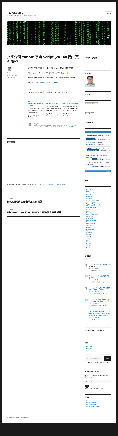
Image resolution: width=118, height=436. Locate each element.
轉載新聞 (88, 245)
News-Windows (90, 223)
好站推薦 (88, 234)
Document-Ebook (91, 193)
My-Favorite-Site (91, 207)
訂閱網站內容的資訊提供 (92, 402)
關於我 (109, 13)
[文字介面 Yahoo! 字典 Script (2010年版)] (37, 110)
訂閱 (107, 358)
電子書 (88, 247)
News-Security (90, 218)
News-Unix (89, 222)
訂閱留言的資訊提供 (91, 404)
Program (88, 227)
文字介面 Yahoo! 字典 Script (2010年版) (47, 82)
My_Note (89, 198)
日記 (87, 240)
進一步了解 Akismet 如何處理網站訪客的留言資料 (50, 184)
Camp (87, 191)
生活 (87, 242)
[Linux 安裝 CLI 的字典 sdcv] (72, 109)
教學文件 (88, 236)
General (88, 195)
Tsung (9, 72)
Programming (11, 77)
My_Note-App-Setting (92, 200)
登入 (87, 401)
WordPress (89, 233)
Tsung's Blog (15, 12)
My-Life (88, 209)
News (87, 211)
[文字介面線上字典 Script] (54, 109)
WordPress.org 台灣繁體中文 (94, 406)
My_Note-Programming (93, 204)
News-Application (91, 213)
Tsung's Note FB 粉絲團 (94, 330)
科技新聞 (88, 243)
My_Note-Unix (90, 205)
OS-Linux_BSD (90, 225)
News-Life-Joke (90, 216)
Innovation (89, 196)
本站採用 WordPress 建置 (22, 417)
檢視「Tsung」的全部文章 (69, 126)
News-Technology (91, 220)
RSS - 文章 (89, 346)
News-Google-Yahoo (92, 214)
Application (89, 189)
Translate (97, 114)
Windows (88, 231)
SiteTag (108, 132)
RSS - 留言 (89, 348)
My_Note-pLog (90, 202)
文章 (87, 238)
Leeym (42, 73)
